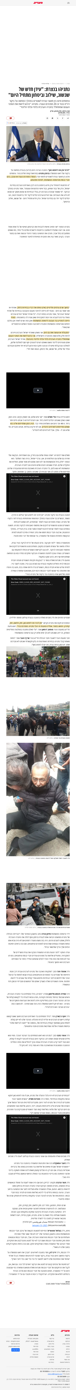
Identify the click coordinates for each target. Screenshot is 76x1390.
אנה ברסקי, (65, 111)
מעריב (68, 84)
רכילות (68, 1349)
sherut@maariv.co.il (55, 1374)
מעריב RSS (51, 1346)
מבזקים (68, 1341)
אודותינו (52, 1359)
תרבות (68, 1352)
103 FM (35, 1346)
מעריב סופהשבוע (49, 1349)
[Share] (68, 118)
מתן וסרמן (61, 113)
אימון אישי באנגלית (33, 1338)
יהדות (68, 1357)
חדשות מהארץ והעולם (58, 84)
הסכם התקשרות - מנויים (13, 1341)
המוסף (52, 1352)
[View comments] (10, 118)
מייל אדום (51, 1344)
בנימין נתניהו (65, 1284)
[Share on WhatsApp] (52, 118)
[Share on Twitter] (57, 118)
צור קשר (51, 1338)
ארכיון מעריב (50, 1357)
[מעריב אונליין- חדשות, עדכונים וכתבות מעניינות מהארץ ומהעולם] (38, 3)
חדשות (68, 1338)
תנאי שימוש (16, 1338)
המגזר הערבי (50, 1284)
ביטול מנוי (51, 1362)
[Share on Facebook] (63, 118)
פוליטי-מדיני (45, 84)
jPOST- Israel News (32, 1341)
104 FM (35, 1352)
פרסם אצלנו (50, 1341)
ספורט (68, 1346)
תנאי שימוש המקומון (14, 1346)
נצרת (58, 1284)
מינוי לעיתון (51, 1354)
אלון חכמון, (57, 111)
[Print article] (47, 118)
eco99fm (35, 1349)
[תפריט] (71, 3)
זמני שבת (35, 1354)
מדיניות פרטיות (15, 1344)
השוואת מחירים (34, 1357)
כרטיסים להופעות (65, 1362)
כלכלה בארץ (66, 1344)
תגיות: (67, 1282)
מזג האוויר (67, 1359)
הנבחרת (67, 1354)
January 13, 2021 (40, 1225)
